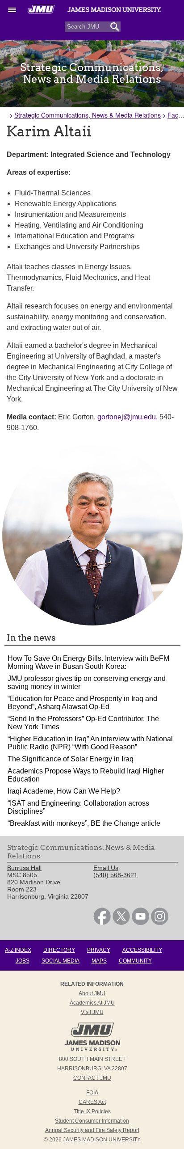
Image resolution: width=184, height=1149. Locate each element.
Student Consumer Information (92, 1121)
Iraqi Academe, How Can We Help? (64, 791)
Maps (99, 961)
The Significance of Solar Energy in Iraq (71, 759)
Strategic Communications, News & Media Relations (87, 114)
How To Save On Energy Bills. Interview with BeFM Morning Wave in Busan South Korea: (88, 662)
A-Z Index (18, 950)
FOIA (92, 1093)
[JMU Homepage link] (92, 1050)
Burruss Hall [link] (24, 867)
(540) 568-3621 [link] (115, 875)
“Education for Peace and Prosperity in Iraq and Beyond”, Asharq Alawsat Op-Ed (82, 702)
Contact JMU (92, 1078)
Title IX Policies (92, 1111)
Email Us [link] (105, 867)
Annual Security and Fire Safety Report (92, 1130)
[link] (102, 922)
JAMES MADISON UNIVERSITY (102, 1139)
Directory (59, 950)
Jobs (22, 961)
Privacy (98, 950)
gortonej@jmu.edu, (127, 417)
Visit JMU (92, 1012)
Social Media (60, 961)
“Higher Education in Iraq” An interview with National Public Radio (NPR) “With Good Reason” (90, 743)
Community (135, 961)
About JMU (92, 993)
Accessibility (142, 950)
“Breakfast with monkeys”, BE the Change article (84, 823)
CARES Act (92, 1102)
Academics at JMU (92, 1003)
